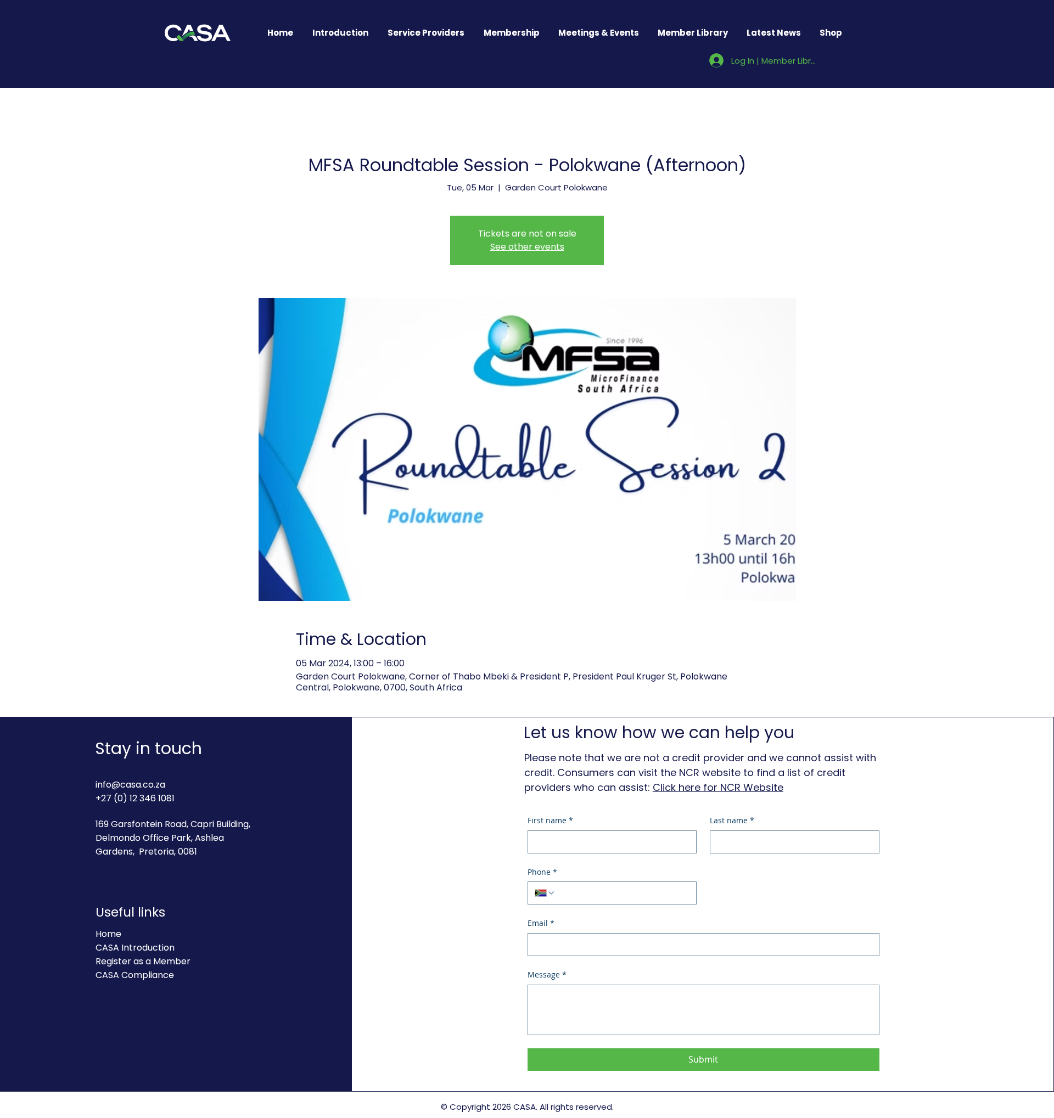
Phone (542, 872)
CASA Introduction (135, 947)
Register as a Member (143, 961)
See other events (527, 246)
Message (547, 974)
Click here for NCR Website (718, 787)
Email (541, 923)
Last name (732, 820)
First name (550, 820)
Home (108, 934)
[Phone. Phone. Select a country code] (545, 893)
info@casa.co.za (130, 784)
